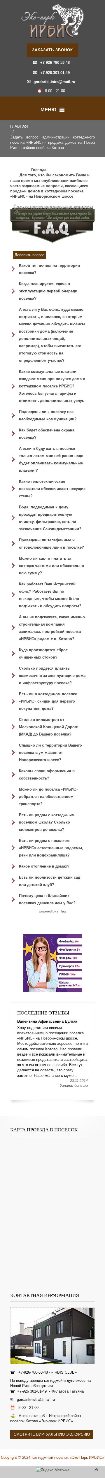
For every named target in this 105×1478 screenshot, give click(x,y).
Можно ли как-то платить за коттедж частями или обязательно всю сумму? (51, 565)
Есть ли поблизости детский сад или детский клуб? (49, 881)
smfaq (61, 911)
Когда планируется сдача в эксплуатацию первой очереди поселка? (48, 291)
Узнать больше (74, 1085)
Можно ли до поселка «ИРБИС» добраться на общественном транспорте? (48, 796)
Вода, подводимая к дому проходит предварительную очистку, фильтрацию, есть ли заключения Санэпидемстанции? (50, 518)
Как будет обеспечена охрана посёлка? (46, 434)
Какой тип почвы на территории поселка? (49, 269)
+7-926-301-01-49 (55, 73)
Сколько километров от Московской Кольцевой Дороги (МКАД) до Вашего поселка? (48, 726)
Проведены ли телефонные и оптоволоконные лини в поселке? (51, 544)
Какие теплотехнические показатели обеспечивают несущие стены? (52, 488)
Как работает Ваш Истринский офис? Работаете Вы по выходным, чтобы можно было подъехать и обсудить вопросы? (50, 595)
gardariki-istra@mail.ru (54, 82)
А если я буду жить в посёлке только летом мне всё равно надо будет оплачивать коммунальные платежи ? (51, 459)
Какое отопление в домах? (44, 866)
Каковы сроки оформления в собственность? (47, 774)
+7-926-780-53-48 (55, 62)
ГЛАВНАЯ (19, 126)
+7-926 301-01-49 (32, 1391)
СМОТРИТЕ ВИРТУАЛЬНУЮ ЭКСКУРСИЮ (52, 1434)
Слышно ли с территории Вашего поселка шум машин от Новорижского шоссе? (50, 752)
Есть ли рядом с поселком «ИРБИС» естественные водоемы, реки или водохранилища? (51, 847)
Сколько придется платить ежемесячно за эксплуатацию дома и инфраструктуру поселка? (52, 675)
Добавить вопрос (30, 255)
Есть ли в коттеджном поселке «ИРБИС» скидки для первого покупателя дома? (48, 701)
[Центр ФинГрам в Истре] (52, 963)
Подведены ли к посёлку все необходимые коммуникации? (48, 415)
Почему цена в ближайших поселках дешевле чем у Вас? (47, 899)
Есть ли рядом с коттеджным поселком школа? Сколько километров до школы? (47, 822)
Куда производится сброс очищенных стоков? (43, 653)
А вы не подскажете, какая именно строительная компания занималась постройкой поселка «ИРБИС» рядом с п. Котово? (52, 628)
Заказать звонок (52, 50)
